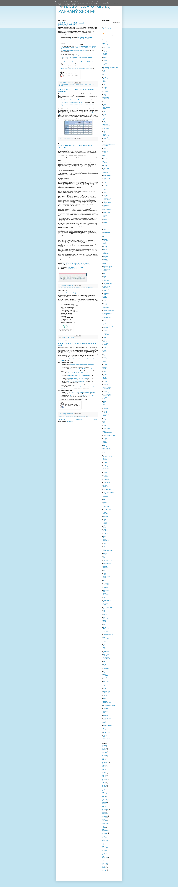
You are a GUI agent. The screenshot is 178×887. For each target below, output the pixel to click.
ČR (104, 115)
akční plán (105, 51)
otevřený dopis (106, 385)
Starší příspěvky (95, 419)
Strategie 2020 (106, 583)
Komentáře (106, 36)
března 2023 (104, 773)
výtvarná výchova (106, 684)
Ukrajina (104, 641)
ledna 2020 (104, 822)
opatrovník (105, 378)
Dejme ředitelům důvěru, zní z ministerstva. (70, 44)
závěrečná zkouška (107, 718)
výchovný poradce (106, 677)
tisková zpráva (79, 287)
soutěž (104, 554)
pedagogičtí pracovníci (107, 397)
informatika (105, 213)
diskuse (104, 132)
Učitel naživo (105, 631)
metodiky (105, 299)
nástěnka (105, 336)
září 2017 (104, 861)
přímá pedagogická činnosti (108, 492)
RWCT (104, 529)
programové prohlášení (107, 471)
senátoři (104, 543)
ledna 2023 (104, 776)
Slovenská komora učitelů (108, 550)
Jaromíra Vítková (106, 232)
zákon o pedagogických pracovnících (110, 705)
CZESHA (105, 93)
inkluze (104, 216)
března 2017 (104, 869)
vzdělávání (105, 695)
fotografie (105, 176)
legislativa (105, 277)
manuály (105, 282)
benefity (104, 77)
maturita (104, 290)
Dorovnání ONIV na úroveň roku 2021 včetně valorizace (79, 372)
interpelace (105, 222)
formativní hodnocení (107, 175)
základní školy (106, 704)
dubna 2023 (104, 772)
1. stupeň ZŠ (105, 41)
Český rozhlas (106, 98)
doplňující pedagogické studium (109, 144)
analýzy (104, 58)
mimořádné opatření (107, 306)
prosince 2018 (105, 840)
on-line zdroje (105, 374)
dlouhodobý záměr (106, 137)
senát (104, 542)
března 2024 (104, 756)
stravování (105, 586)
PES (104, 398)
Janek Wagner (106, 230)
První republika (106, 476)
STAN (104, 570)
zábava (104, 699)
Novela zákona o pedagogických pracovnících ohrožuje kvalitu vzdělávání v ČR (77, 61)
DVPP (104, 152)
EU (103, 161)
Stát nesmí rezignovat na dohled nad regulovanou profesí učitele (74, 50)
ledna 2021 (104, 806)
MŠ (72, 287)
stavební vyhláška (106, 576)
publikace (105, 502)
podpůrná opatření (106, 419)
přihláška (105, 485)
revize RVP (105, 513)
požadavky (105, 442)
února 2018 (104, 854)
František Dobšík (106, 178)
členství (104, 108)
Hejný (104, 189)
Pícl (104, 402)
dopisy (104, 142)
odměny (104, 363)
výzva (104, 689)
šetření (104, 593)
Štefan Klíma (105, 608)
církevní (104, 85)
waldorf (104, 698)
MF (103, 301)
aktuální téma (63, 84)
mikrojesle (105, 304)
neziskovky (105, 344)
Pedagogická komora (107, 394)
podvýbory (105, 421)
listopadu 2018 (105, 842)
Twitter (104, 627)
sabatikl (104, 536)
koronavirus (105, 262)
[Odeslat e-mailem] (75, 82)
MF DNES (105, 303)
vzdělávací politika (106, 692)
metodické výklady (106, 293)
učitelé (85, 84)
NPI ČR (104, 353)
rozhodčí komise (106, 520)
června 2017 (104, 864)
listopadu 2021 (105, 795)
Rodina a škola (106, 516)
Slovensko (105, 552)
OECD (104, 368)
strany (104, 581)
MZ (103, 324)
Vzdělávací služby (106, 694)
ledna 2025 (104, 753)
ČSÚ (104, 118)
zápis (104, 712)
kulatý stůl (105, 273)
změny (104, 722)
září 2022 (104, 782)
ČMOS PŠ (105, 112)
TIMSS (104, 616)
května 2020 (104, 816)
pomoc (104, 425)
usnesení (105, 648)
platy (71, 337)
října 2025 (104, 746)
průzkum (105, 475)
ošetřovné (105, 382)
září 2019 (104, 827)
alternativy (105, 57)
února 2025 (104, 752)
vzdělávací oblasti (106, 691)
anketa (104, 61)
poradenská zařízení (107, 428)
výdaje (104, 672)
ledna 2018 (104, 856)
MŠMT (67, 84)
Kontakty (105, 27)
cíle (104, 84)
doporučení (105, 145)
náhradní (105, 330)
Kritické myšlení (106, 272)
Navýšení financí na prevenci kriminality (76, 384)
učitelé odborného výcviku (108, 634)
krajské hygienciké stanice (108, 266)
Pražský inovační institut (107, 456)
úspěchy (104, 650)
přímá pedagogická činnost (108, 490)
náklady (104, 331)
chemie (104, 203)
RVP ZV (104, 527)
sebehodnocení (106, 540)
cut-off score (105, 91)
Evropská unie (106, 166)
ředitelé (104, 532)
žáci (104, 733)
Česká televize (106, 97)
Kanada (104, 236)
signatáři (105, 544)
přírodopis (105, 498)
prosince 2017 (105, 857)
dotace (104, 147)
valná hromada (106, 654)
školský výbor (105, 601)
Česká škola (105, 95)
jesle (104, 235)
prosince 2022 (105, 778)
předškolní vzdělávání (107, 480)
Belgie (104, 75)
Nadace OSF (105, 327)
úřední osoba (105, 644)
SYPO (104, 591)
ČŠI (104, 120)
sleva (104, 547)
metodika (105, 297)
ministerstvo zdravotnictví (108, 313)
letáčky (104, 279)
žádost (104, 736)
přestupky (105, 483)
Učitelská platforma (88, 287)
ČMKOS (104, 111)
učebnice (105, 630)
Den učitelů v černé (107, 125)
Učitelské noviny (106, 640)
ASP (104, 70)
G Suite (104, 181)
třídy (104, 624)
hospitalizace (105, 196)
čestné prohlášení (106, 100)
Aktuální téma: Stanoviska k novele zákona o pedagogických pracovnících (73, 24)
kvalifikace (105, 276)
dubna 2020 (104, 817)
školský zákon (106, 603)
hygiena (104, 201)
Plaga (104, 405)
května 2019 (104, 833)
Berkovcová (105, 78)
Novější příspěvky (62, 419)
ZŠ (92, 287)
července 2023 (105, 768)
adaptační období (106, 47)
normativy (105, 347)
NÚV (104, 354)
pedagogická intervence (107, 392)
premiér (104, 458)
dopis (104, 141)
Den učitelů (105, 124)
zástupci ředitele (106, 716)
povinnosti (105, 436)
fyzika (104, 179)
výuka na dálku (106, 687)
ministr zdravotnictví (107, 317)
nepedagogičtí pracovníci (108, 343)
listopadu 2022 (105, 779)
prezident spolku (106, 463)
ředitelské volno (106, 534)
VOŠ (104, 669)
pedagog (105, 391)
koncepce (105, 249)
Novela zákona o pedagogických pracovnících (70, 55)
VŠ (103, 671)
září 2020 (104, 812)
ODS (104, 365)
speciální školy (106, 562)
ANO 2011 (105, 63)
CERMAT (105, 83)
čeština (104, 101)
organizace (105, 381)
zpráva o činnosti (106, 723)
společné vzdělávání (107, 563)
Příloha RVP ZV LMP (107, 489)
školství (82, 416)
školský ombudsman (107, 600)
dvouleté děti (105, 151)
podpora (104, 418)
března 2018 (104, 853)
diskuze (104, 134)
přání (104, 478)
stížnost (104, 580)
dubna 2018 (104, 852)
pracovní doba (106, 446)
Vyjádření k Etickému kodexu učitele (82, 264)
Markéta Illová (106, 284)
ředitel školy (105, 530)
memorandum (106, 292)
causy (104, 81)
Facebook (105, 169)
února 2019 (104, 837)
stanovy (104, 573)
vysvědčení (105, 682)
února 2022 (104, 790)
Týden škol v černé (106, 628)
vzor (104, 697)
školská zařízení (106, 598)
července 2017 (105, 863)
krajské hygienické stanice (108, 267)
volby (104, 667)
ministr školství (68, 287)
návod (104, 337)
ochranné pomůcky (106, 370)
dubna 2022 (104, 788)
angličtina (105, 60)
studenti (104, 588)
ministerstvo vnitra (106, 311)
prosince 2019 (105, 823)
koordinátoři (105, 259)
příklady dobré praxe (107, 488)
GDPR (104, 182)
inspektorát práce (106, 219)
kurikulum (105, 274)
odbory (104, 360)
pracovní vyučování (107, 449)
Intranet (104, 223)
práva (104, 452)
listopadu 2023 (105, 762)
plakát (104, 407)
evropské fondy (106, 168)
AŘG (104, 64)
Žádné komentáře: (70, 82)
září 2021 (104, 796)
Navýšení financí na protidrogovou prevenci (76, 381)
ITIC (104, 226)
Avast (104, 73)
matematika (105, 287)
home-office (105, 195)
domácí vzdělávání (106, 139)
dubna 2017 (104, 867)
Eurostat (104, 164)
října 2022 (104, 780)
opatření (104, 380)
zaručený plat (105, 715)
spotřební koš (105, 567)
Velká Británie (105, 655)
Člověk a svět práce (107, 110)
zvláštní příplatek (106, 732)
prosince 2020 (105, 807)
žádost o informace (106, 738)
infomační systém (106, 210)
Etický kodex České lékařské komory (66, 266)
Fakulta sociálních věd (107, 171)
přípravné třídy (106, 496)
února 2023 (104, 775)
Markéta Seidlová (106, 286)
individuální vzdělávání (107, 209)
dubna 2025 (104, 749)
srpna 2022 (104, 783)
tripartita (104, 621)
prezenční (105, 461)
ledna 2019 (104, 839)
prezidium (105, 465)
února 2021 (104, 805)
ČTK (104, 121)
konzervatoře (105, 256)
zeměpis (104, 721)
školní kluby (105, 597)
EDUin (104, 155)
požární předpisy (106, 444)
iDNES (104, 206)
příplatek (105, 493)
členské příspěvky (106, 107)
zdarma (104, 719)
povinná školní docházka (108, 434)
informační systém (106, 212)
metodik (104, 296)
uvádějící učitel (106, 651)
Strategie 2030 (106, 584)
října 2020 (104, 810)
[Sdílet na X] (77, 82)
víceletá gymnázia (106, 658)
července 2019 (105, 830)
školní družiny (105, 594)
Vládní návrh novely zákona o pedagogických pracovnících (72, 102)
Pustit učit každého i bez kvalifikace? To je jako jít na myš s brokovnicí (75, 41)
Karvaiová (105, 242)
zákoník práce (106, 708)
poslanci (60, 416)
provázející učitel (106, 473)
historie (104, 191)
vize (104, 662)
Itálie (104, 225)
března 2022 (104, 789)
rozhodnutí (105, 522)
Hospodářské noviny (107, 198)
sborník (104, 539)
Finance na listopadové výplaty (68, 293)
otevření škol (105, 384)
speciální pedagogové (107, 560)
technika (104, 613)
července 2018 (105, 847)
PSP (104, 499)
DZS (104, 154)
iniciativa (105, 215)
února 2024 (104, 758)
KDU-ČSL (105, 243)
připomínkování (106, 495)
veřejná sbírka (106, 657)
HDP (104, 188)
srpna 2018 (104, 846)
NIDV (104, 345)
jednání (104, 233)
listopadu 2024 (105, 755)
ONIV (104, 375)
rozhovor (105, 523)
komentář (105, 247)
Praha (104, 451)
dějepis (104, 122)
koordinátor (105, 257)
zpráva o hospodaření (107, 725)
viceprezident (105, 660)
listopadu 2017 (105, 859)
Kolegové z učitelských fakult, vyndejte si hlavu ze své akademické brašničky (76, 57)
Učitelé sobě (105, 635)
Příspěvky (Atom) (70, 421)
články (104, 104)
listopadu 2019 (105, 824)
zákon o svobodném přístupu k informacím (111, 706)
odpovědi (105, 364)
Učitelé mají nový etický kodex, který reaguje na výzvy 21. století (75, 263)
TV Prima (105, 625)
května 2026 (104, 745)
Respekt (104, 512)
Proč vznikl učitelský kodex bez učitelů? (75, 267)
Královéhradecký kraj (107, 269)
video (104, 661)
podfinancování (106, 414)
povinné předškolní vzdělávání (109, 435)
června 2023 (104, 769)
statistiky (104, 574)
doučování (105, 149)
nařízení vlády (106, 334)
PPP (104, 445)
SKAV (104, 546)
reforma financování (107, 509)
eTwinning (105, 159)
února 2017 (104, 870)
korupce (104, 263)
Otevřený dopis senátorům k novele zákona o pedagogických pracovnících (76, 68)
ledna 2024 (104, 759)
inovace (104, 218)
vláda (104, 665)
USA (104, 647)
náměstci (105, 333)
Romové (104, 517)
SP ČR (104, 556)
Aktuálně (105, 54)
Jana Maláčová (106, 229)
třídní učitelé (105, 623)
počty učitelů (105, 411)
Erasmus (105, 156)
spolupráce (105, 566)
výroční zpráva (106, 681)
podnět (104, 415)
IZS (104, 228)
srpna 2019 (104, 829)
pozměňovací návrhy (73, 416)
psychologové (106, 500)
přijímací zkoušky (106, 486)
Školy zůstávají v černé (107, 607)
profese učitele (106, 466)
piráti (104, 404)
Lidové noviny (106, 280)
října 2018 (104, 843)
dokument (105, 138)
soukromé (105, 553)
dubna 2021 (104, 802)
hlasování (105, 192)
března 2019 (104, 836)
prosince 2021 (105, 793)
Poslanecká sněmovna (75, 84)
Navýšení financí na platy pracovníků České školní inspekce (81, 395)
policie (104, 424)
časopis (104, 94)
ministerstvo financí (106, 309)
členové (104, 105)
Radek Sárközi (106, 506)
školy (104, 606)
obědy (104, 357)
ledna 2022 (104, 792)
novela (70, 84)
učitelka (104, 637)
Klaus (104, 245)
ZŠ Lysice (105, 729)
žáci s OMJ (105, 735)
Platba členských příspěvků (108, 28)
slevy (104, 549)
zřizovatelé (105, 726)
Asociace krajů (106, 68)
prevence (105, 459)
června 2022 (104, 785)
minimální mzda (106, 307)
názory (104, 340)
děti (104, 127)
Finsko (104, 174)
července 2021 (105, 799)
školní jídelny (105, 596)
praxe (104, 455)
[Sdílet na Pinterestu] (80, 82)
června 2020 (104, 815)
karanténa (105, 239)
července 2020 (105, 813)
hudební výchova (106, 199)
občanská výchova (106, 355)
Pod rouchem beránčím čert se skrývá (73, 268)
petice (104, 399)
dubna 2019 (104, 834)
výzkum (104, 688)
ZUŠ (104, 731)
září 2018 (104, 844)
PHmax (104, 401)
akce (104, 50)
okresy (104, 371)
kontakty (104, 252)
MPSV (104, 320)
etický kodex (63, 287)
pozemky (105, 438)
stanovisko (81, 84)
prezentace (105, 462)
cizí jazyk (105, 87)
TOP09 (104, 620)
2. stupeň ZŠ (105, 44)
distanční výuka (106, 135)
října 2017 (104, 860)
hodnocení (105, 193)
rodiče (104, 515)
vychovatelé (105, 675)
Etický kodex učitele (71, 262)
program (104, 469)
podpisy (104, 417)
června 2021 (104, 800)
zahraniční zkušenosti (107, 702)
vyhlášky (105, 674)
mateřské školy (106, 289)
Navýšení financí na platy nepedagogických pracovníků (79, 375)
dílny (104, 131)
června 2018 (104, 849)
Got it (121, 3)
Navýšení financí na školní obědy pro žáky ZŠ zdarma (80, 398)
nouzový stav (105, 348)
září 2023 (104, 765)
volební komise (106, 668)
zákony (88, 416)
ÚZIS (104, 652)
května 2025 (104, 748)
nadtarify (105, 328)
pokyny (104, 422)
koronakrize (105, 260)
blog (104, 80)
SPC (104, 557)
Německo (105, 341)
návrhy (104, 338)
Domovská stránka (78, 419)
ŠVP (104, 610)
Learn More (116, 3)
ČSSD (104, 117)
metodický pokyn (106, 294)
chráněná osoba (106, 205)
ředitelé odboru (106, 533)
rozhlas (104, 519)
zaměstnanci (105, 711)
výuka (104, 685)
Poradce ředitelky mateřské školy (109, 427)
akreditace (105, 53)
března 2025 (104, 751)
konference (105, 250)
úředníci (104, 645)
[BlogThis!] (76, 82)
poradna (104, 429)
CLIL (104, 90)
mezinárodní (105, 300)
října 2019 (104, 826)
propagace (105, 472)
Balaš (104, 74)
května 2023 (104, 771)
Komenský (105, 246)
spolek (104, 564)
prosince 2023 (105, 761)
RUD (104, 526)
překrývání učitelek (106, 482)
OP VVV (104, 377)
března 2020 (104, 819)
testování (105, 614)
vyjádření (105, 678)
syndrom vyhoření (106, 590)
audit (104, 71)
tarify (104, 611)
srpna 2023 (104, 766)
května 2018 (104, 850)
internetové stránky (106, 220)
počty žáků (105, 412)
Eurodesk (105, 162)
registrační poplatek (107, 510)
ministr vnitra (105, 316)
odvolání (105, 367)
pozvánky (105, 441)
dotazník (104, 148)
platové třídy (105, 408)
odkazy (104, 361)
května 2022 (104, 786)
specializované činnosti (107, 559)
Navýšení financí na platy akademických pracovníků (77, 378)
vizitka (104, 664)
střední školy (105, 587)
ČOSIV (104, 114)
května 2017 (104, 866)
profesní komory (106, 468)
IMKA (104, 208)
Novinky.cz (105, 351)
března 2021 (104, 803)
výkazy (104, 679)
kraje (66, 337)
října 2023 (104, 763)
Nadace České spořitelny (108, 326)
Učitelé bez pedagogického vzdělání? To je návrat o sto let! (73, 53)
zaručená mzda (106, 714)
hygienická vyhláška (107, 202)
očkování (105, 358)
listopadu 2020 (105, 809)
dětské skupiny (106, 129)
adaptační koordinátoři (107, 46)
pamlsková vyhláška (107, 387)
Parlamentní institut (106, 388)
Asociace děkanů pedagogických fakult (110, 67)
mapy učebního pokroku (107, 283)
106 (104, 43)
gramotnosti (105, 185)
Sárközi (104, 537)
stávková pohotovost (107, 579)
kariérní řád (105, 240)
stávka (104, 577)
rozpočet (79, 416)
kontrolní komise (106, 253)
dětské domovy (106, 128)
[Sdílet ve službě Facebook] (79, 82)
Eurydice (105, 165)
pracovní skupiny (106, 448)
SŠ (76, 287)
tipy (104, 617)
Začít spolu (105, 701)
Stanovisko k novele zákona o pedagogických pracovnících (73, 99)
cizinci (104, 88)
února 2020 (104, 820)
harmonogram (106, 186)
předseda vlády (106, 479)
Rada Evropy (105, 505)
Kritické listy (105, 270)
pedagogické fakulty (107, 395)
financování (63, 337)
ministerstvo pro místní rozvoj (108, 310)
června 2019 (104, 832)
